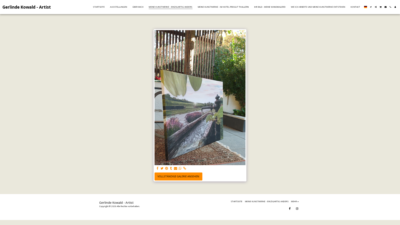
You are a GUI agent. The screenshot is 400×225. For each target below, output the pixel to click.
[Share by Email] (175, 168)
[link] (184, 168)
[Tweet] (162, 168)
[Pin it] (166, 168)
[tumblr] (171, 168)
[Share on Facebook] (157, 168)
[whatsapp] (180, 168)
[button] (371, 7)
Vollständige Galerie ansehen (178, 176)
